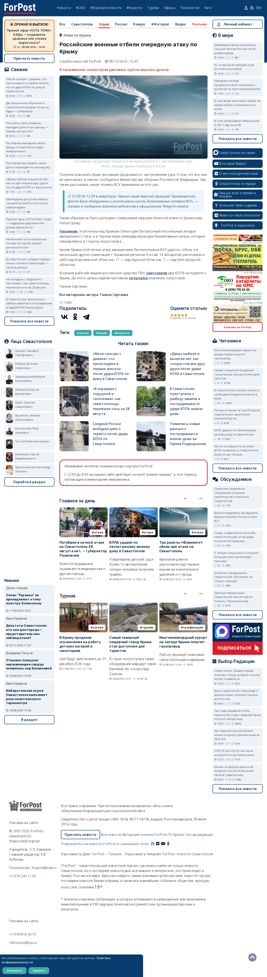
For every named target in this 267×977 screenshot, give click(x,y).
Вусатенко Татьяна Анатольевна (27, 417)
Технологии (189, 7)
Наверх (253, 957)
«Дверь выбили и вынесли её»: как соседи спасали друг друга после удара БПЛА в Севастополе (187, 363)
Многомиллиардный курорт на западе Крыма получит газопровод (183, 642)
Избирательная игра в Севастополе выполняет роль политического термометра (27, 697)
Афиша (169, 7)
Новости (64, 7)
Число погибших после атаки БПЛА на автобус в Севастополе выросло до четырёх (236, 450)
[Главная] (20, 6)
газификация (193, 627)
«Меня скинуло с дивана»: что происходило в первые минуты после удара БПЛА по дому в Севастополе (27, 85)
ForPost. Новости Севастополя (187, 854)
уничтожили (156, 273)
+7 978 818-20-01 (23, 934)
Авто (208, 7)
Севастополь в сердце (237, 183)
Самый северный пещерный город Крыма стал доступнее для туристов (130, 644)
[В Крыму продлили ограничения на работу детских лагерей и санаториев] (83, 605)
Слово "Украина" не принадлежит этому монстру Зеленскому (24, 599)
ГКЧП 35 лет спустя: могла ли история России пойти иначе (234, 753)
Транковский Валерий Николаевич (30, 379)
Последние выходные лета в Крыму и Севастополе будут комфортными (25, 147)
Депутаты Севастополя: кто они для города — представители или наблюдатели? (26, 632)
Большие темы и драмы (238, 205)
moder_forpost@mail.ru (38, 867)
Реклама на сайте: (24, 921)
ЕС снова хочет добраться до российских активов (234, 67)
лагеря (98, 627)
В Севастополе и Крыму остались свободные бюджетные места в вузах (237, 394)
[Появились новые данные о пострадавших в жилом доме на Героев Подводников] (151, 423)
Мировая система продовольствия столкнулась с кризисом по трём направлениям (237, 85)
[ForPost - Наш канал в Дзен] (171, 843)
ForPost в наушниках (238, 225)
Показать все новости (29, 321)
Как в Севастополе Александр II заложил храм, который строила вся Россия (236, 695)
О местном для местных (238, 173)
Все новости (111, 834)
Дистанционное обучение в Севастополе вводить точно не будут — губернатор (27, 107)
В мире (139, 24)
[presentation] (185, 497)
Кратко (178, 834)
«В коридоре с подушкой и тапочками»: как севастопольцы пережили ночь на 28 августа (27, 283)
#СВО (80, 7)
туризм (147, 627)
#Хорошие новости (106, 7)
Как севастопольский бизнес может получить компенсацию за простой (236, 735)
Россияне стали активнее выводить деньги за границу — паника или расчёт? (27, 127)
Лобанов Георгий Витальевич (27, 392)
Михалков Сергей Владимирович (27, 456)
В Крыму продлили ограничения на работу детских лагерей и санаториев (80, 644)
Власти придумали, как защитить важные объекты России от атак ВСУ (236, 517)
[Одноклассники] (75, 317)
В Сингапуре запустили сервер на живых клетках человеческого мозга (237, 105)
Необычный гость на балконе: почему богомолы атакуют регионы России (26, 243)
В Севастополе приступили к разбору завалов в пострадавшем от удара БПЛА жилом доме (29, 303)
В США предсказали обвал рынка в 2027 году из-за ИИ (236, 123)
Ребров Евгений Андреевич (26, 366)
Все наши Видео (232, 163)
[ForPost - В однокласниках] (168, 843)
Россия (121, 24)
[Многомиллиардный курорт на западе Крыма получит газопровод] (183, 605)
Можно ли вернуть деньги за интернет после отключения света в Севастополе (233, 771)
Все (62, 24)
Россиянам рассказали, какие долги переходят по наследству (28, 165)
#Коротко (134, 7)
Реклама (199, 24)
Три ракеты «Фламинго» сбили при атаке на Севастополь (181, 547)
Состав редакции (199, 834)
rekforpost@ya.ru (23, 942)
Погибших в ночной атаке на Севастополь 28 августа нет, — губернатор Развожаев (83, 549)
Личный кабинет (238, 24)
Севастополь (82, 24)
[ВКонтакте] (64, 317)
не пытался (138, 278)
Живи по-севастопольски (239, 215)
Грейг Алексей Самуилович (25, 405)
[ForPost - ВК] (157, 843)
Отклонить (14, 970)
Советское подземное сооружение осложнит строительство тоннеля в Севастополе (231, 495)
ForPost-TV (163, 834)
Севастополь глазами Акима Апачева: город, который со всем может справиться (237, 675)
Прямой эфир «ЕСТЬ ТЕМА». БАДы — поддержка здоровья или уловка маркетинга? (29, 37)
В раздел (29, 719)
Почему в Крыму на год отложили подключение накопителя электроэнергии (237, 414)
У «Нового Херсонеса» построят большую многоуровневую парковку (236, 557)
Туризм (153, 7)
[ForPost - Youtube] (163, 843)
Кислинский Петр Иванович (27, 430)
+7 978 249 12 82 (22, 876)
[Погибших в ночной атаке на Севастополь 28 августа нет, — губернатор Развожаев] (83, 510)
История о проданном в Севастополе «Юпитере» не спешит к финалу (233, 577)
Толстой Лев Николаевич (32, 441)
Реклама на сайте (23, 822)
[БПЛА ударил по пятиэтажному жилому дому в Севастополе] (133, 510)
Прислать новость (29, 58)
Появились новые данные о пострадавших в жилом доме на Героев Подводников (188, 433)
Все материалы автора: (93, 294)
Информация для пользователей (109, 811)
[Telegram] (86, 317)
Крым (104, 24)
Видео (180, 24)
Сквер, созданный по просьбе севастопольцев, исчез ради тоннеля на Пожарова (234, 537)
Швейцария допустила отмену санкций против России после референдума (27, 203)
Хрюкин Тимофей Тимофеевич (27, 353)
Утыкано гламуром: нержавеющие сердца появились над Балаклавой (29, 664)
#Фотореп (160, 24)
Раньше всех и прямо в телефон (237, 194)
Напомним (68, 231)
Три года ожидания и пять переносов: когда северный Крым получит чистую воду (237, 715)
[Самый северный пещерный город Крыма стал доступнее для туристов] (133, 605)
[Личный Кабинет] (247, 8)
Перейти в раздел (29, 482)
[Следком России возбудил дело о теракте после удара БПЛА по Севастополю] (74, 423)
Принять (39, 970)
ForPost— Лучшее (107, 854)
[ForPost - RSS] (152, 843)
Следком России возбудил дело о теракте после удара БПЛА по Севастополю (110, 433)
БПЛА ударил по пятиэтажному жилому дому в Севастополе (129, 547)
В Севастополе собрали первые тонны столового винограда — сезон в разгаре (28, 263)
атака (98, 532)
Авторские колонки (138, 834)
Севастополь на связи (237, 152)
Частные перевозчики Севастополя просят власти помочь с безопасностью (233, 597)
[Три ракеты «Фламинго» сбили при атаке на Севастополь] (183, 510)
